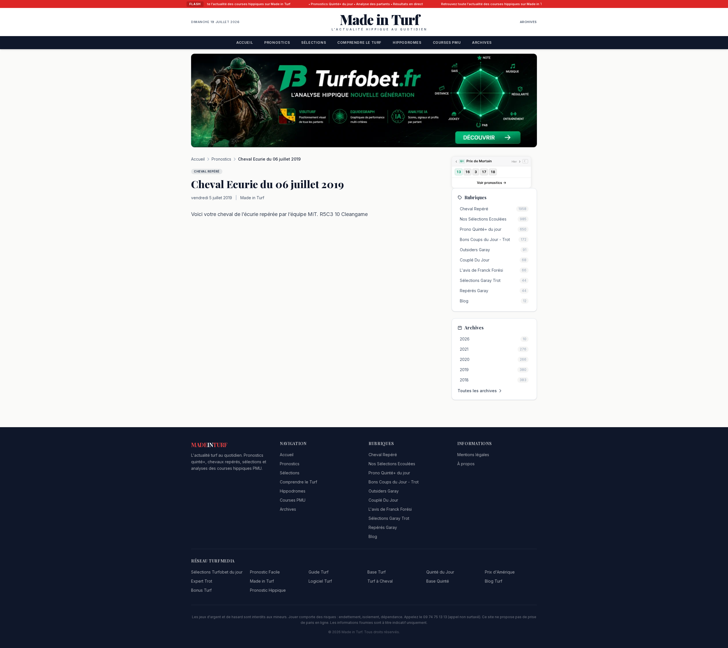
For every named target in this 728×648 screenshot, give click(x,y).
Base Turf (376, 572)
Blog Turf (493, 581)
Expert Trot (201, 581)
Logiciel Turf (320, 581)
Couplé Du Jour (383, 500)
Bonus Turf (201, 590)
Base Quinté (437, 581)
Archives (528, 22)
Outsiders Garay (384, 491)
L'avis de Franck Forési (390, 509)
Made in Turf (262, 581)
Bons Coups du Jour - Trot (394, 481)
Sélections (313, 42)
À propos (466, 463)
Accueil (244, 42)
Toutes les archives (477, 390)
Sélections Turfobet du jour (217, 572)
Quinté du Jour (440, 572)
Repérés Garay (383, 527)
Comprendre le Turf (359, 42)
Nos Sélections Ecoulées (392, 463)
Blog (373, 536)
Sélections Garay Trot (389, 518)
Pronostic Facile (265, 572)
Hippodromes (407, 42)
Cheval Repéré (383, 454)
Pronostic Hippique (268, 590)
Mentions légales (473, 454)
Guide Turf (318, 572)
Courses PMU (447, 42)
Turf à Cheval (380, 581)
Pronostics (277, 42)
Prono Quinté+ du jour (389, 472)
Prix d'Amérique (500, 572)
